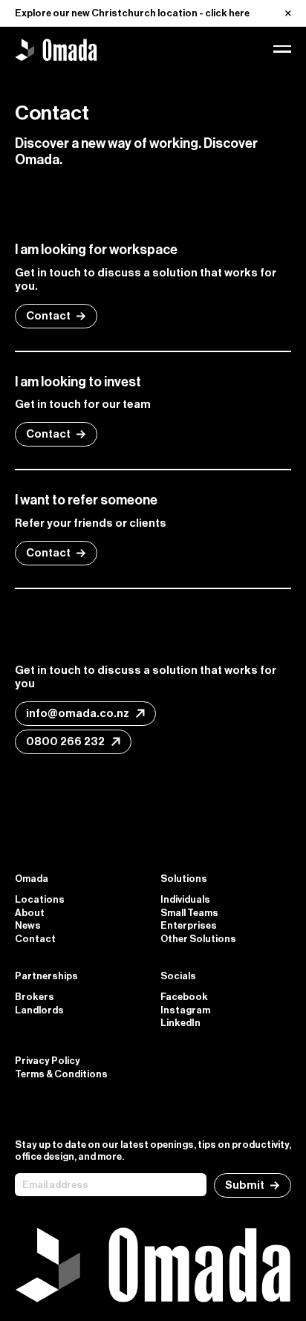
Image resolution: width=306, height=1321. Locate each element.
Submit (244, 1185)
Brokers (34, 996)
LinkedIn (180, 1022)
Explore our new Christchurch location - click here (132, 13)
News (28, 925)
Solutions (183, 878)
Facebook (184, 996)
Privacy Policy (47, 1060)
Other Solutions (198, 938)
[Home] (56, 49)
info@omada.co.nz (77, 713)
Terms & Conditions (61, 1074)
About (30, 912)
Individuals (185, 899)
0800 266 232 (65, 741)
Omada (31, 878)
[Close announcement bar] (288, 13)
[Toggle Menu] (282, 49)
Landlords (39, 1010)
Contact (48, 315)
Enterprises (188, 925)
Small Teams (189, 912)
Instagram (185, 1010)
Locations (40, 899)
